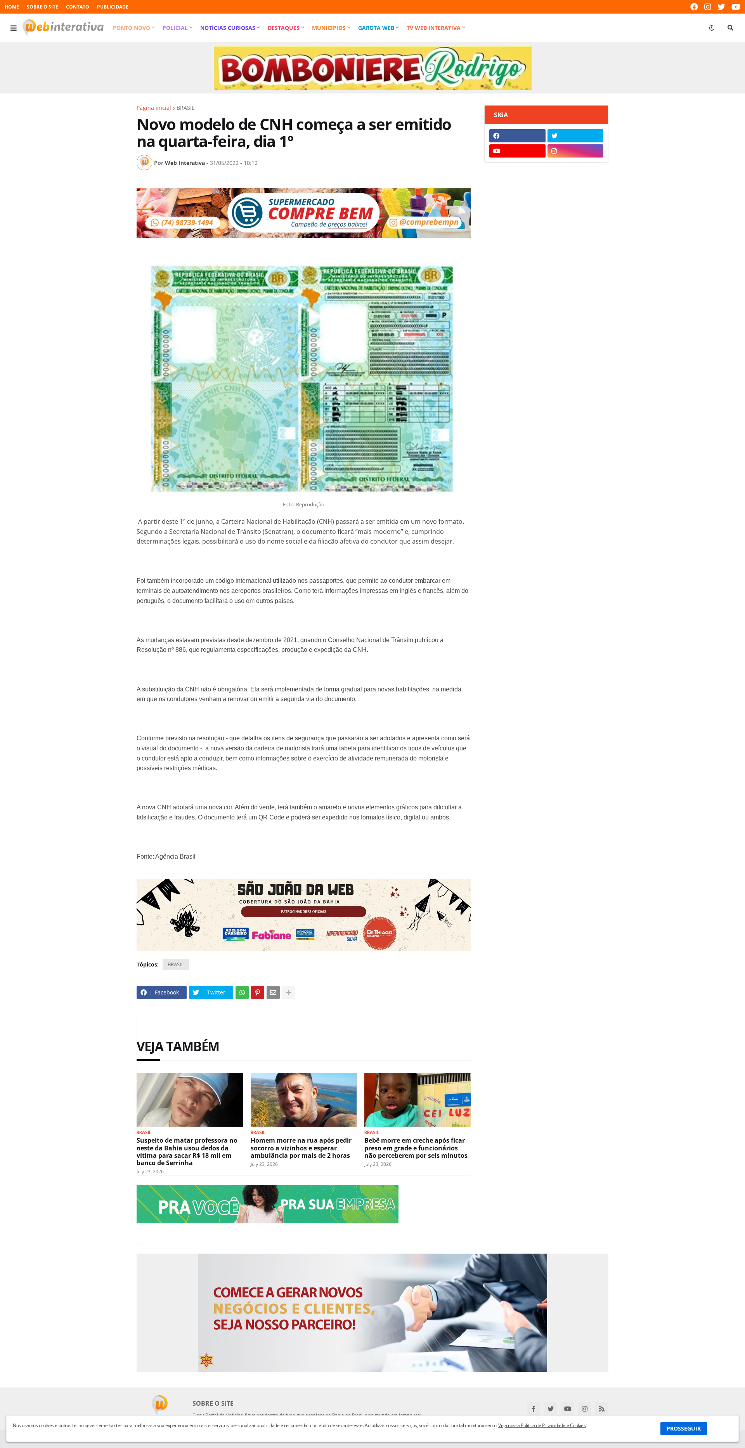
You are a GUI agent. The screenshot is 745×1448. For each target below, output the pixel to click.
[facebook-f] (533, 1408)
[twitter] (721, 7)
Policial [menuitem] (175, 27)
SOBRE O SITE (42, 6)
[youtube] (735, 7)
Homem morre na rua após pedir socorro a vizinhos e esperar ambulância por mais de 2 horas (301, 1148)
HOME (12, 6)
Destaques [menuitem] (284, 27)
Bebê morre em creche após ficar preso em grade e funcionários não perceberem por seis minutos (416, 1148)
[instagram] (707, 7)
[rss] (601, 1408)
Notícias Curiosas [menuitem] (227, 27)
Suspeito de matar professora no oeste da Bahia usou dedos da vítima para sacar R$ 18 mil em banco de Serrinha (187, 1152)
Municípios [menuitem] (329, 27)
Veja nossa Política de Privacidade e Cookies (542, 1425)
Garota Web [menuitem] (376, 27)
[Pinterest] (257, 992)
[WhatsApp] (242, 992)
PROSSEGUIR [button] (684, 1428)
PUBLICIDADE (112, 6)
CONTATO (77, 6)
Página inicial (154, 108)
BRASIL (185, 108)
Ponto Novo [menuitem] (131, 27)
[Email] (273, 992)
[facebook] (694, 7)
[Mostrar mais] (288, 992)
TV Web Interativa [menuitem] (434, 27)
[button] (14, 28)
